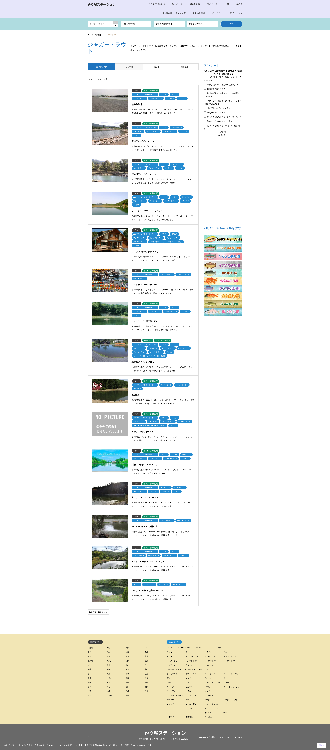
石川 (146, 665)
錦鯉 (168, 678)
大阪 (146, 669)
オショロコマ (172, 674)
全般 (227, 4)
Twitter (88, 737)
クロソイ (189, 708)
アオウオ (208, 678)
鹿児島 (109, 695)
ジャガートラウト (211, 661)
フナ (225, 678)
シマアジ (211, 695)
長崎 (108, 691)
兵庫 (108, 674)
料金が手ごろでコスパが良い (219, 108)
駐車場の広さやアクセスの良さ (219, 121)
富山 (127, 665)
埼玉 (127, 656)
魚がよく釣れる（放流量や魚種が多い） (223, 85)
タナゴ (169, 656)
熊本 (89, 695)
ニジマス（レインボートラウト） (180, 648)
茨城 (146, 652)
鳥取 (127, 682)
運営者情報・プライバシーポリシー (153, 739)
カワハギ (208, 713)
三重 (146, 674)
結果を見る (223, 135)
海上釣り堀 (177, 4)
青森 (108, 648)
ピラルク (189, 691)
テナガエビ (208, 717)
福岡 (146, 687)
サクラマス (171, 665)
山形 (89, 652)
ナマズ (207, 687)
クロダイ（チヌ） (230, 700)
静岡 (127, 661)
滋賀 (127, 674)
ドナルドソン (209, 656)
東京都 (90, 661)
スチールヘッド (191, 656)
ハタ (168, 713)
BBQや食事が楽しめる (216, 112)
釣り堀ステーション (165, 732)
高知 (89, 682)
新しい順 (129, 67)
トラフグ (170, 717)
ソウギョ (189, 678)
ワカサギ (189, 687)
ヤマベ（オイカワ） (212, 682)
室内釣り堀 (212, 4)
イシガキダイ (190, 704)
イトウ (210, 669)
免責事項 (174, 739)
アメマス (189, 665)
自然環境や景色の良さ (216, 89)
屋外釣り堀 (195, 4)
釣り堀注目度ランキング (174, 13)
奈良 (89, 678)
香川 (108, 682)
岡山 (108, 687)
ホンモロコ (227, 682)
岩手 (146, 648)
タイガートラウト (230, 661)
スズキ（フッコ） (211, 704)
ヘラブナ (208, 652)
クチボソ (170, 687)
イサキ (226, 704)
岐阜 (127, 669)
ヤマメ (199, 648)
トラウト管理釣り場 (155, 4)
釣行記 (239, 4)
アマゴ (169, 652)
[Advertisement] (223, 181)
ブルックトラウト (192, 661)
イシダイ (170, 704)
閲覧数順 (184, 67)
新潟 (108, 665)
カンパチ (192, 695)
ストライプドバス (230, 674)
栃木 (89, 656)
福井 (89, 669)
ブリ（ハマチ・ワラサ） (176, 695)
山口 (127, 687)
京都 (89, 674)
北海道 (90, 648)
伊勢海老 (189, 717)
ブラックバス (209, 674)
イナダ (207, 700)
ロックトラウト (173, 661)
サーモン (227, 713)
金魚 (225, 652)
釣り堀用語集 (199, 13)
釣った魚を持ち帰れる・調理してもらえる (224, 117)
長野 (89, 665)
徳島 (127, 678)
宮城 (108, 652)
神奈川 (109, 661)
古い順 (157, 67)
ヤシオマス (208, 665)
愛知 (108, 669)
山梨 (146, 661)
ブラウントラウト (230, 656)
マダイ (207, 691)
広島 (89, 687)
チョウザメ (171, 691)
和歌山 (109, 678)
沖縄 (127, 695)
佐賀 (89, 691)
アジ (168, 708)
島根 (146, 682)
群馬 (108, 656)
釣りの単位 (217, 13)
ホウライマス (190, 674)
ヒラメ (188, 700)
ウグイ (169, 682)
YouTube (184, 739)
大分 (146, 691)
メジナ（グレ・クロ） (213, 708)
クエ (187, 713)
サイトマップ (236, 13)
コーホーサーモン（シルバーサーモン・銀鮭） (185, 669)
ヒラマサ (170, 700)
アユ (187, 682)
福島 (127, 652)
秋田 (127, 648)
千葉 (146, 656)
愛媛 (146, 678)
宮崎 (127, 691)
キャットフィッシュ (231, 687)
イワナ (218, 648)
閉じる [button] (322, 745)
